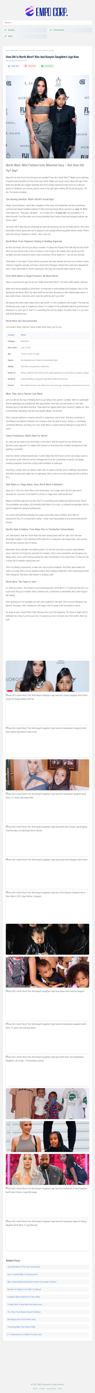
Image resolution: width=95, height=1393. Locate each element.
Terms (60, 1389)
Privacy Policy (51, 1389)
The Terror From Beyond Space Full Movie (24, 1312)
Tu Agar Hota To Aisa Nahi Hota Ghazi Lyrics (24, 1304)
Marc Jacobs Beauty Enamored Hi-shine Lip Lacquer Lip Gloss (31, 1282)
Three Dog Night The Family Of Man (21, 1327)
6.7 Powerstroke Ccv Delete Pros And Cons (24, 1334)
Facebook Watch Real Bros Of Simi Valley (23, 1297)
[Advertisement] (24, 640)
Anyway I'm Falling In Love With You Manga (24, 1289)
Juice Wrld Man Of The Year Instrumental (23, 1267)
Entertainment (48, 66)
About (35, 1389)
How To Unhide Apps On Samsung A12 (22, 1274)
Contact (42, 1389)
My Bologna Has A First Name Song (21, 1319)
